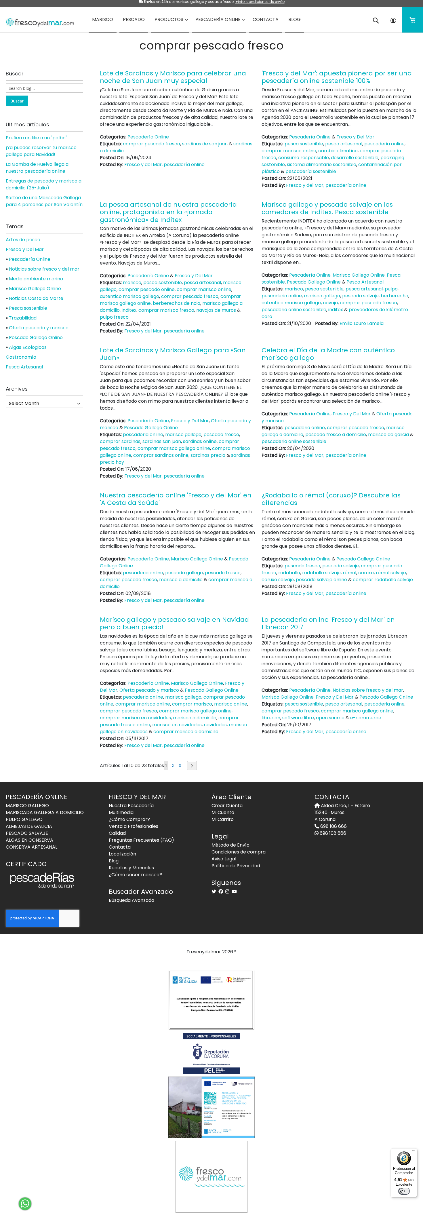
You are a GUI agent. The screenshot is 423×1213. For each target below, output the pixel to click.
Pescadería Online (148, 137)
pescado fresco (221, 434)
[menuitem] (103, 20)
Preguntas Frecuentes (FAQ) (141, 840)
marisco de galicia (388, 434)
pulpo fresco (114, 317)
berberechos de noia (176, 303)
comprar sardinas (120, 441)
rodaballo (289, 572)
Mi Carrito (223, 819)
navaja (330, 302)
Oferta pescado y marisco (149, 690)
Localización (122, 854)
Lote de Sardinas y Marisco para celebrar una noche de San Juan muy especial (173, 77)
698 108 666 (333, 826)
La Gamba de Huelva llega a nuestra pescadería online (37, 167)
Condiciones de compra (239, 852)
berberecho (394, 295)
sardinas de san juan (205, 143)
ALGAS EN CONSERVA (29, 840)
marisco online (230, 704)
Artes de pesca (23, 239)
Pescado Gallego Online (314, 282)
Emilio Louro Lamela (362, 323)
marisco (132, 282)
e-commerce (365, 717)
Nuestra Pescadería (131, 805)
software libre (298, 717)
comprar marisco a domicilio (185, 731)
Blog (114, 861)
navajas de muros (216, 310)
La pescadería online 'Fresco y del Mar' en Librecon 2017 (328, 623)
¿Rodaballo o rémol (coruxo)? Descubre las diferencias (331, 499)
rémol (349, 572)
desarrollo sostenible (354, 157)
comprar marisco (192, 704)
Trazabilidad (23, 318)
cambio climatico (338, 150)
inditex (129, 310)
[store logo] (38, 20)
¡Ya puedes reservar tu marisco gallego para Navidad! (41, 151)
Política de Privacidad (236, 865)
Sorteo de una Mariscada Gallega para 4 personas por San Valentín (44, 201)
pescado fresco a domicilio (335, 434)
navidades (215, 724)
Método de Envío (230, 845)
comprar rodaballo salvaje (383, 579)
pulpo (391, 289)
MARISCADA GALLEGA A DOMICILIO (45, 812)
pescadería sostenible (310, 171)
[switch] (404, 1191)
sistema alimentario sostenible (321, 164)
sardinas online (200, 441)
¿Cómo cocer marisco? (135, 874)
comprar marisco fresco (166, 310)
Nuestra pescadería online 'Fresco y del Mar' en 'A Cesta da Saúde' (175, 499)
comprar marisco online (289, 150)
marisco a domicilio (181, 579)
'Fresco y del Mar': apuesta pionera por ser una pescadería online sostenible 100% (337, 77)
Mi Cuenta (223, 812)
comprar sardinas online (160, 455)
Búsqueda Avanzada (131, 900)
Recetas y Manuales (131, 867)
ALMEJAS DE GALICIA (29, 826)
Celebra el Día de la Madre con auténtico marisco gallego (328, 354)
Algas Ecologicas (28, 347)
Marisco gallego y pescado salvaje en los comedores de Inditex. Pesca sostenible (327, 208)
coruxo (366, 572)
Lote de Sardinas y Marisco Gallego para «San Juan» (173, 354)
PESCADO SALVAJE (27, 833)
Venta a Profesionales (133, 826)
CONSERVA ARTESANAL (31, 847)
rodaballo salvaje (321, 572)
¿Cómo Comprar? (129, 819)
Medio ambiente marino (36, 278)
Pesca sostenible (28, 308)
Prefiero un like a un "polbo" (36, 137)
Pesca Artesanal (365, 282)
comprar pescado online (147, 289)
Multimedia (121, 812)
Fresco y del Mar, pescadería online (164, 164)
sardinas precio (207, 455)
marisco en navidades (177, 724)
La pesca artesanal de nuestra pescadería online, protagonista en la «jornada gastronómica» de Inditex (168, 212)
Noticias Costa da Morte (36, 298)
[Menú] (413, 1151)
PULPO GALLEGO (24, 819)
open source (330, 717)
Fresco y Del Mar (355, 137)
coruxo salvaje (278, 579)
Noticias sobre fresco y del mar (368, 690)
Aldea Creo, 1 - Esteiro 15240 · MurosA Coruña (342, 812)
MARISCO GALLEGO (27, 805)
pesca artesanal (343, 143)
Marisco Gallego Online (359, 275)
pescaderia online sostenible (294, 309)
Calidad (117, 833)
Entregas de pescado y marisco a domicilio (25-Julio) (43, 184)
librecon (271, 717)
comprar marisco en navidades (135, 717)
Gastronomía (21, 357)
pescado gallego (184, 572)
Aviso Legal (224, 858)
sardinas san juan (161, 441)
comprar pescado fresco (151, 143)
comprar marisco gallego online (174, 448)
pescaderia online (384, 143)
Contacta (120, 847)
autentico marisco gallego (129, 296)
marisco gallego (322, 295)
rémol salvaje (391, 572)
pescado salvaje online (321, 579)
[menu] (211, 20)
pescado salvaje (360, 295)
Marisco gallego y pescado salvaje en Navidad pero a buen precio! (174, 623)
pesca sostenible (304, 143)
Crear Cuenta (227, 805)
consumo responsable (303, 157)
